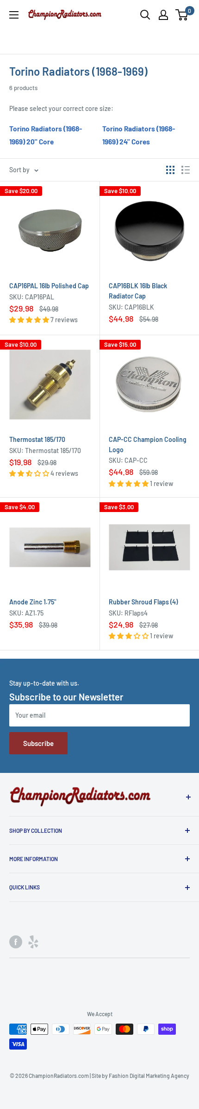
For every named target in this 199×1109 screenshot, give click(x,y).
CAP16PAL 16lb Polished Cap (49, 286)
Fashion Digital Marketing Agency (149, 1075)
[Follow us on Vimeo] (33, 941)
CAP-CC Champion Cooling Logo (148, 444)
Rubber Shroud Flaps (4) (143, 602)
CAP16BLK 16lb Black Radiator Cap (138, 291)
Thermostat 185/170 (37, 439)
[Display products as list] (185, 170)
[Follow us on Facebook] (15, 941)
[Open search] (145, 15)
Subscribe (38, 743)
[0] (182, 14)
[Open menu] (14, 15)
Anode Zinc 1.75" (32, 602)
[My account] (163, 15)
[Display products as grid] (170, 170)
